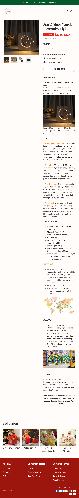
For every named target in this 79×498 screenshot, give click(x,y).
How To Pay (32, 468)
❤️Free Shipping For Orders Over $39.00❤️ (39, 2)
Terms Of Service (59, 476)
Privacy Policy (58, 468)
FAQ (4, 476)
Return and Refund (59, 472)
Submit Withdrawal (60, 480)
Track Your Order (34, 476)
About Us (6, 468)
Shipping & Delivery (35, 472)
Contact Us (7, 472)
